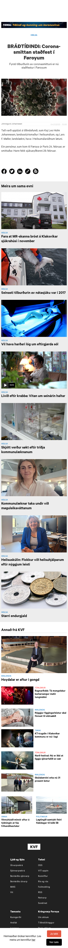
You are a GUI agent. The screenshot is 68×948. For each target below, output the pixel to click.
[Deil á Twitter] (12, 172)
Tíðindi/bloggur (46, 923)
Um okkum (43, 917)
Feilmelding (44, 887)
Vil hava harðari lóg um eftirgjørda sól (29, 345)
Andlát (13, 923)
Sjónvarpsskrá (17, 871)
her (33, 939)
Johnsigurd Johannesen (11, 124)
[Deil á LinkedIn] (20, 172)
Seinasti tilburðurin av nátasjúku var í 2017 (33, 293)
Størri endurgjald (14, 616)
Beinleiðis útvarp (19, 882)
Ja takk (54, 933)
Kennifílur (43, 876)
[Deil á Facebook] (4, 172)
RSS (40, 892)
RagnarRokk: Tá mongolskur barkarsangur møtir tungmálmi (50, 694)
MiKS (12, 887)
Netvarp (42, 898)
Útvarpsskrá (16, 865)
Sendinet (42, 903)
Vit (11, 892)
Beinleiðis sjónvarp (19, 876)
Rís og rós (43, 882)
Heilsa (34, 35)
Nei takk (54, 942)
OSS (40, 865)
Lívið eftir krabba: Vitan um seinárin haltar (33, 396)
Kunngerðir (16, 917)
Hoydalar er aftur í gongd (20, 680)
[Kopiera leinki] (28, 171)
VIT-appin (43, 871)
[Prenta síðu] (35, 171)
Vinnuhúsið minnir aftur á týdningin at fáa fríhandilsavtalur (15, 823)
